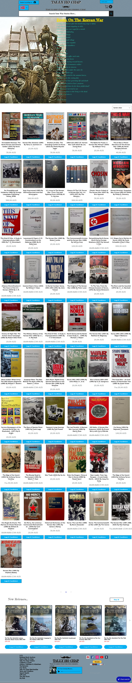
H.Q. (21, 655)
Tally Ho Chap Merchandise (29, 669)
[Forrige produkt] (2, 620)
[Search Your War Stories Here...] (111, 13)
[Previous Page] (61, 592)
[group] (66, 627)
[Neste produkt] (130, 620)
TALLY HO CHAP (66, 2)
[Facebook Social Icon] (92, 657)
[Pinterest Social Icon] (87, 657)
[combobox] (122, 108)
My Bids (22, 678)
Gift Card (23, 675)
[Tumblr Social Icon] (106, 657)
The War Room (25, 676)
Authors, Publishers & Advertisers (30, 664)
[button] (106, 1)
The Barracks (24, 666)
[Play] (59, 671)
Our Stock (23, 668)
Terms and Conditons (26, 671)
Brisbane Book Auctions (27, 657)
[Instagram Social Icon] (97, 657)
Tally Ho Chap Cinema (27, 661)
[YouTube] (101, 657)
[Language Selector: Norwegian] (24, 7)
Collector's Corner (26, 662)
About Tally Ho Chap (27, 659)
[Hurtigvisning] (11, 126)
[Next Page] (71, 592)
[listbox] (106, 1)
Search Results (24, 673)
